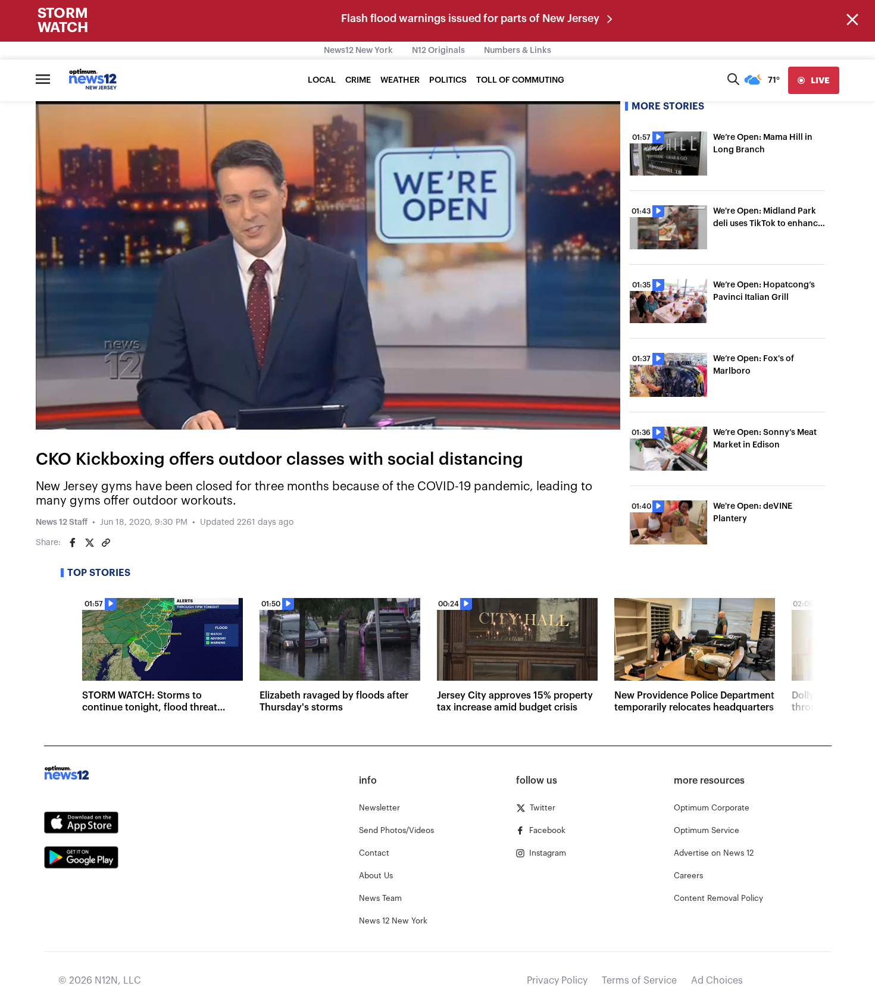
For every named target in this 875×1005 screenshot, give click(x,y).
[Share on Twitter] (89, 542)
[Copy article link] (106, 542)
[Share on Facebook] (72, 542)
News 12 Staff (62, 522)
